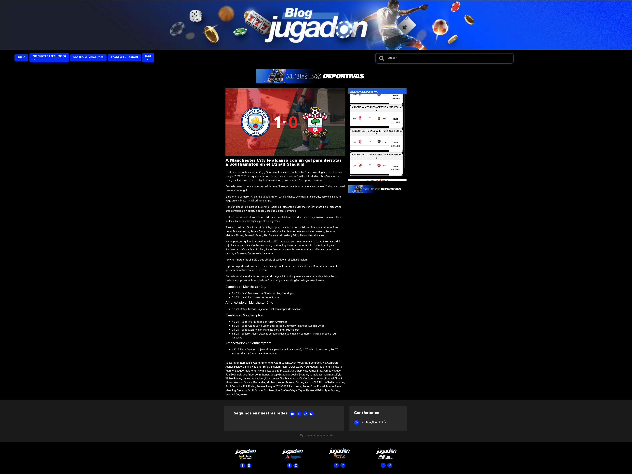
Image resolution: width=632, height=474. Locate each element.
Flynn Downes (290, 366)
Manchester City (274, 378)
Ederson (238, 366)
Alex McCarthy (299, 362)
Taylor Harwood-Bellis (311, 390)
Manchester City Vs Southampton (304, 378)
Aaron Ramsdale (242, 362)
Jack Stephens (298, 370)
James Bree (315, 370)
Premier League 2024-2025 (272, 386)
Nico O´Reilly (326, 382)
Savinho (242, 390)
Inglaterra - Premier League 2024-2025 (267, 370)
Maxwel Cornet (294, 382)
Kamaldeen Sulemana (322, 374)
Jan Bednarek (233, 374)
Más (148, 56)
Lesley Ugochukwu (253, 378)
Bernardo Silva (317, 362)
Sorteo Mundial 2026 (88, 58)
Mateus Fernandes (254, 382)
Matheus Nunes (276, 382)
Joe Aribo (248, 374)
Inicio (21, 58)
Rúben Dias (309, 386)
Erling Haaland (253, 366)
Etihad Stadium (272, 366)
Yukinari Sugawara (236, 394)
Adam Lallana (282, 362)
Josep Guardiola (280, 374)
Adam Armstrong (263, 362)
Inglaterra (324, 366)
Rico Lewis (295, 386)
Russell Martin (325, 386)
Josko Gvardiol (299, 374)
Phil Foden (249, 386)
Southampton (272, 390)
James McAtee (332, 370)
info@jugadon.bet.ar (373, 422)
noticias (339, 382)
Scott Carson (255, 390)
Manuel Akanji (333, 378)
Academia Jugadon (124, 58)
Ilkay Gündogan (308, 366)
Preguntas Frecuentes (49, 56)
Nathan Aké (311, 382)
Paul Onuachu (233, 386)
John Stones (262, 374)
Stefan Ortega (289, 390)
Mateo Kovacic (234, 382)
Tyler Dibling (332, 390)
